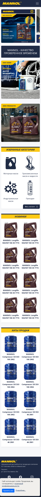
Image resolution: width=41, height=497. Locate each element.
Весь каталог (30, 207)
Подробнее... (21, 490)
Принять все (8, 491)
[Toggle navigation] (37, 3)
